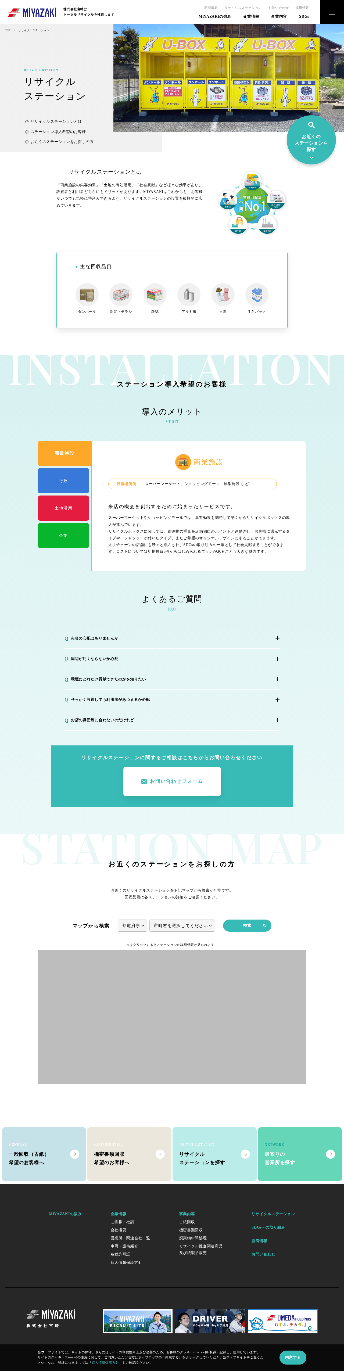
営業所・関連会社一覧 (130, 1238)
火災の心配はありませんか (91, 638)
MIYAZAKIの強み (215, 17)
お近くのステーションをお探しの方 (62, 142)
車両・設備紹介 (124, 1246)
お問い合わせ (278, 8)
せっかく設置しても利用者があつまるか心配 (107, 700)
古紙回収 (187, 1222)
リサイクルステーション (243, 8)
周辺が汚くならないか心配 (91, 658)
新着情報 (211, 8)
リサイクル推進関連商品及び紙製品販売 (201, 1249)
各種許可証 (121, 1254)
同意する (293, 1357)
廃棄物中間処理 (193, 1238)
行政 (63, 481)
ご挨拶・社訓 (122, 1222)
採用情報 (302, 8)
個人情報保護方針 (126, 1263)
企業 (63, 535)
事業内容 (279, 17)
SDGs (304, 17)
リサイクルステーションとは (56, 122)
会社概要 (119, 1230)
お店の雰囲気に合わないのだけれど (99, 720)
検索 (247, 925)
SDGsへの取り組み (268, 1227)
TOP (8, 30)
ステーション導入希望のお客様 (58, 132)
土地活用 (63, 508)
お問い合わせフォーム (176, 781)
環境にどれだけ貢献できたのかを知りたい (105, 679)
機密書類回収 (191, 1230)
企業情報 (251, 17)
